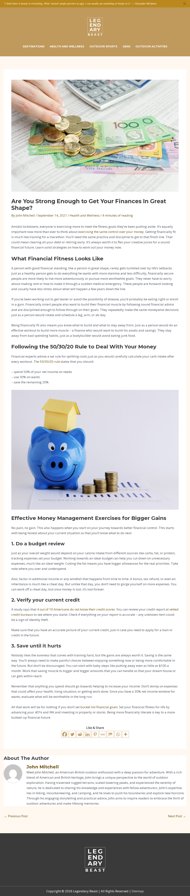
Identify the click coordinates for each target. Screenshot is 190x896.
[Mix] (110, 734)
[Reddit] (79, 734)
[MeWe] (102, 734)
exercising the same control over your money (111, 232)
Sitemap (138, 891)
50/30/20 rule (50, 361)
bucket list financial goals (99, 707)
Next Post (177, 816)
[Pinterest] (95, 734)
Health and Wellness (85, 215)
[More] (125, 734)
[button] (184, 3)
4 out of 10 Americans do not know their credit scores (76, 609)
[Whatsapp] (117, 734)
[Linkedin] (87, 734)
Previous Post (16, 816)
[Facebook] (64, 734)
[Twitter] (72, 734)
